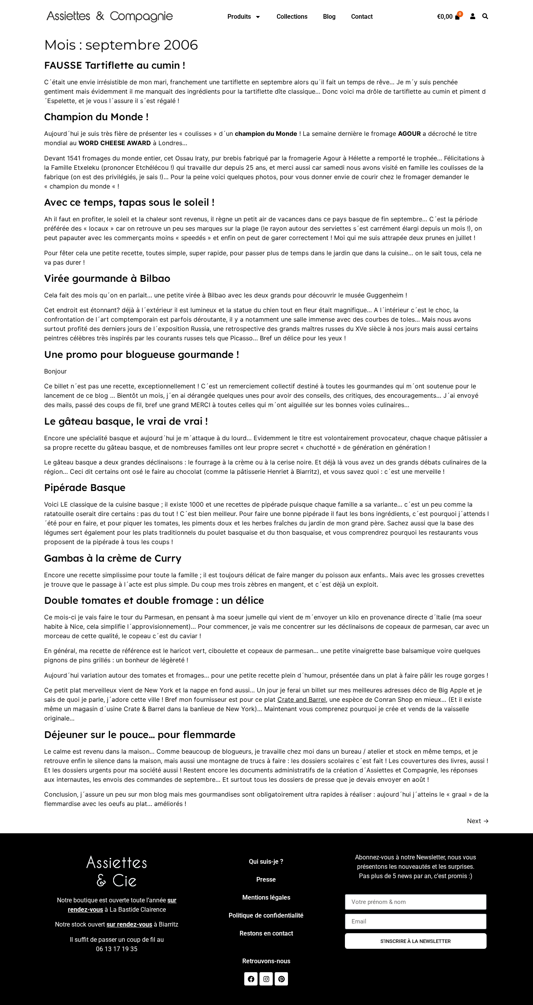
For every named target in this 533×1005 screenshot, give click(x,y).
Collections (292, 16)
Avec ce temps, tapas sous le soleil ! (129, 202)
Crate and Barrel (301, 699)
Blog (329, 16)
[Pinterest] (281, 978)
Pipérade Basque (85, 487)
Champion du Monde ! (96, 116)
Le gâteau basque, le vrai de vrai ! (126, 421)
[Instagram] (266, 978)
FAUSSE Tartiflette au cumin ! (114, 65)
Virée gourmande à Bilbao (107, 278)
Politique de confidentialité (266, 915)
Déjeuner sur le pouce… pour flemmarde (140, 734)
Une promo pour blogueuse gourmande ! (141, 354)
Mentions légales (266, 897)
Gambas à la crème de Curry (112, 558)
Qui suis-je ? (266, 861)
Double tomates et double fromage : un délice (154, 600)
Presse (266, 879)
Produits (239, 16)
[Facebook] (251, 978)
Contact (362, 16)
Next (478, 821)
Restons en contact (266, 933)
